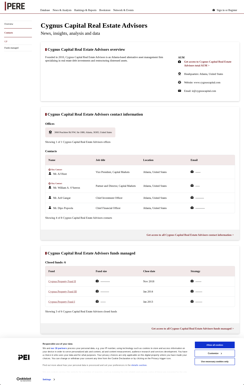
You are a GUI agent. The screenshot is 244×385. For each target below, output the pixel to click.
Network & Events (123, 10)
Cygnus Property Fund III (62, 291)
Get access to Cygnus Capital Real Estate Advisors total (207, 63)
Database (45, 10)
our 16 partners (59, 348)
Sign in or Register (227, 10)
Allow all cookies (214, 345)
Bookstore (104, 10)
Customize (213, 353)
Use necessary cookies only (214, 361)
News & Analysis (62, 10)
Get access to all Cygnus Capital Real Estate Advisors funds (193, 328)
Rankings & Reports (85, 10)
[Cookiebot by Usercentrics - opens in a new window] (24, 379)
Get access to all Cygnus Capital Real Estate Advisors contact (190, 234)
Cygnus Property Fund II (62, 281)
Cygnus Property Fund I (61, 301)
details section (139, 365)
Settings (47, 379)
